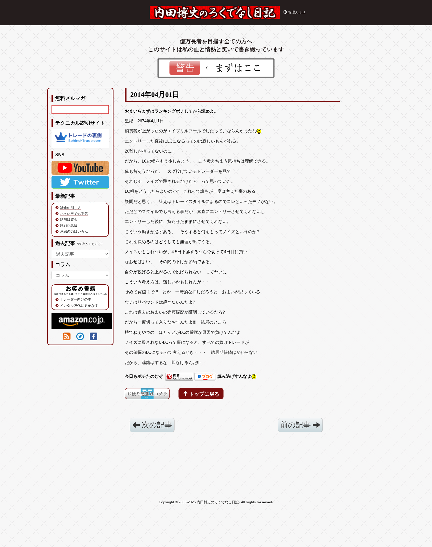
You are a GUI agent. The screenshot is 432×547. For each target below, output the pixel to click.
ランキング (165, 111)
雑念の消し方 (70, 208)
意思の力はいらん (74, 231)
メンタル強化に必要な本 (79, 306)
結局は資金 (69, 219)
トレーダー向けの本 (75, 299)
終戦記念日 (69, 225)
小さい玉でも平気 (74, 214)
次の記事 (156, 425)
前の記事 (296, 425)
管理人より (296, 12)
